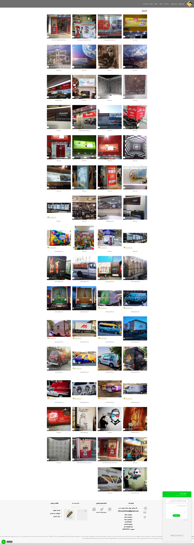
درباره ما (151, 4)
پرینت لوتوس (181, 4)
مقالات (156, 4)
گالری (161, 4)
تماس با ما (145, 4)
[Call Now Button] (4, 542)
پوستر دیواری (174, 4)
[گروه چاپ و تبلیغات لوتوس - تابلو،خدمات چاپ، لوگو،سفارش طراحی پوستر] (190, 4)
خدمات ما (166, 4)
